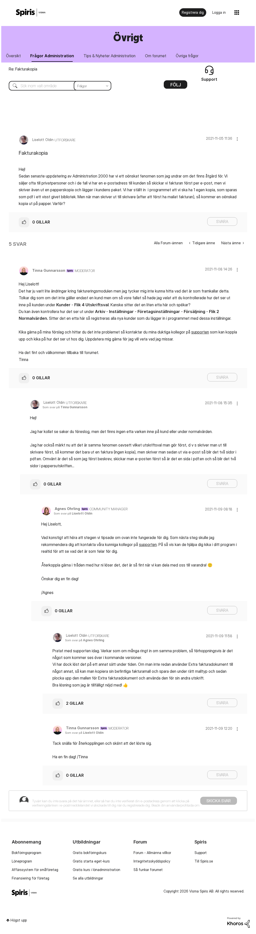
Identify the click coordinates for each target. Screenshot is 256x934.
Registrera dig (193, 12)
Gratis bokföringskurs (89, 852)
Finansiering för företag (30, 878)
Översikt (13, 55)
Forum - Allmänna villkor (152, 852)
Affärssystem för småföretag (35, 870)
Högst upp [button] (18, 920)
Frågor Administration (52, 55)
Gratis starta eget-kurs (91, 861)
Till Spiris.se (203, 861)
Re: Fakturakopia (23, 69)
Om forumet (155, 55)
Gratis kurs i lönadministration (96, 870)
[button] (237, 139)
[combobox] (56, 85)
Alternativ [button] (175, 86)
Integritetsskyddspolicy (152, 861)
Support (200, 852)
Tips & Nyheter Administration (110, 55)
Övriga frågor (187, 55)
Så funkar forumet (148, 870)
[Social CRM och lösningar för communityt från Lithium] (238, 922)
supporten (200, 332)
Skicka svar (218, 800)
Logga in (219, 12)
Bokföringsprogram (26, 852)
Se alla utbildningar (88, 878)
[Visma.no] (31, 12)
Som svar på (64, 407)
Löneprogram (22, 861)
